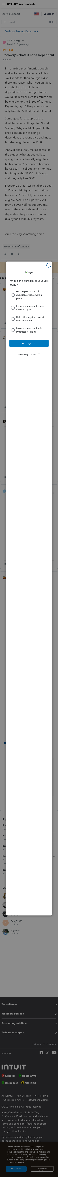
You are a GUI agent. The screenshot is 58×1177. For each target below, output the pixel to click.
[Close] (49, 265)
